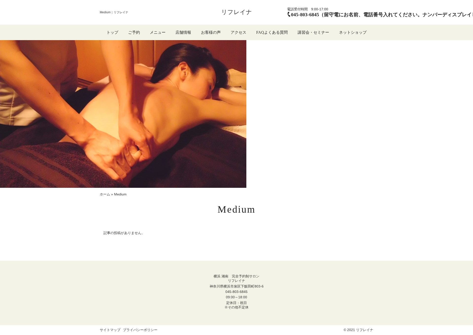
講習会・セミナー (313, 32)
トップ (112, 32)
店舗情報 (183, 32)
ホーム (105, 194)
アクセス (238, 32)
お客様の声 (211, 32)
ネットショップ (353, 32)
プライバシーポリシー (140, 330)
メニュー (158, 32)
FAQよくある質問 (272, 32)
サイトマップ (110, 330)
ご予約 (134, 32)
